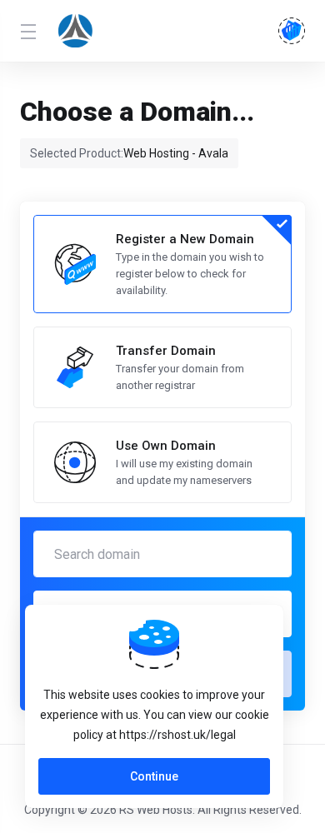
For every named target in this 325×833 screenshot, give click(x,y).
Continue (154, 776)
